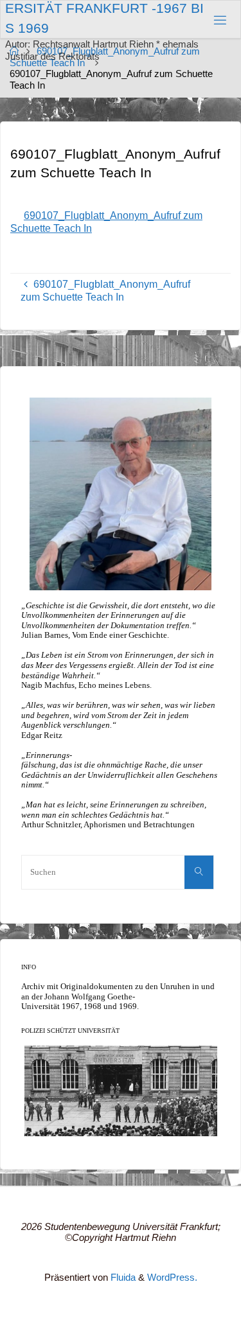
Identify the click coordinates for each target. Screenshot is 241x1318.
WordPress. (172, 1277)
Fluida (122, 1277)
